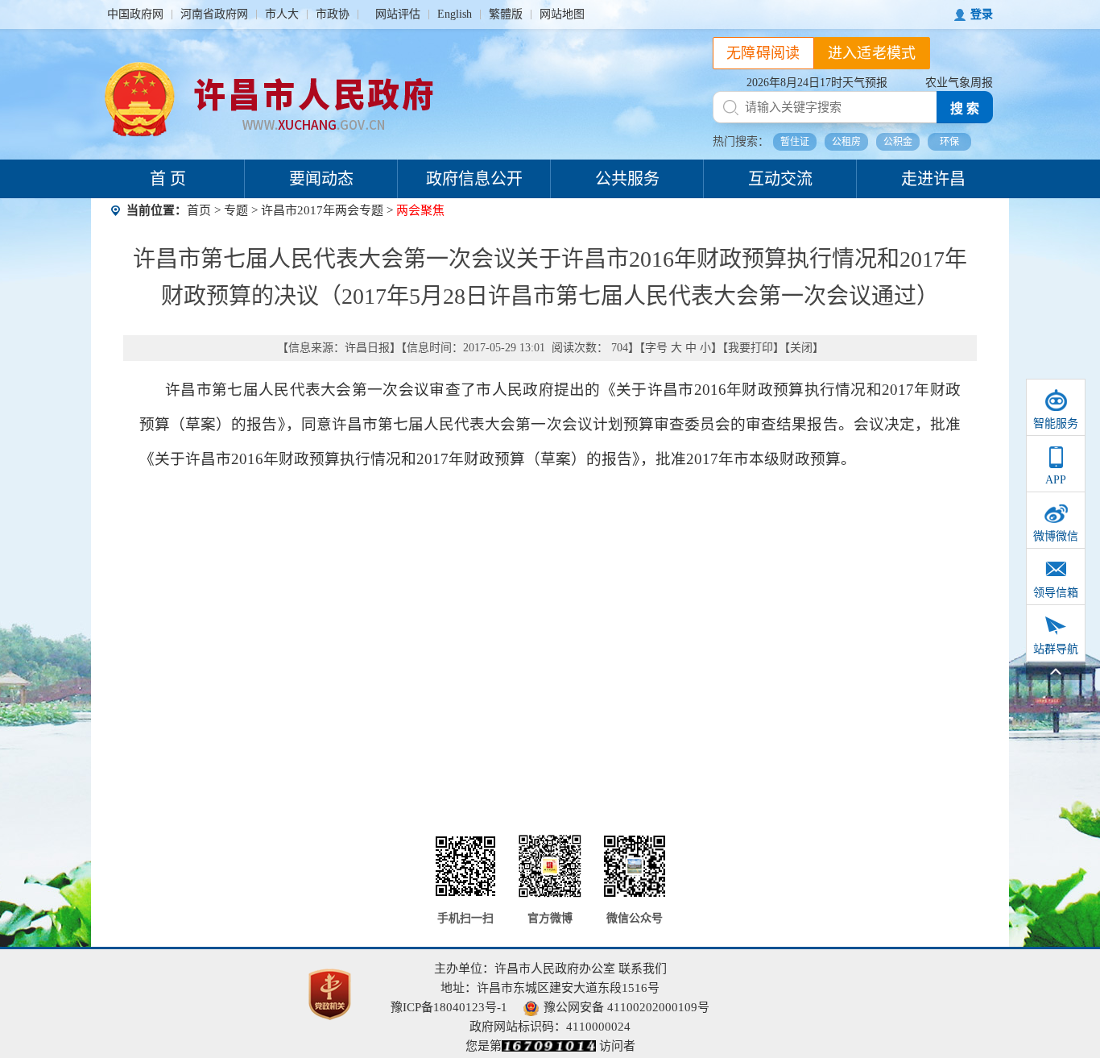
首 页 (168, 179)
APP (1055, 480)
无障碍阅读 (763, 53)
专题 (236, 210)
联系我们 (642, 968)
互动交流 (780, 179)
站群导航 (1055, 649)
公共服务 (627, 179)
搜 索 (964, 108)
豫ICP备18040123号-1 (449, 1007)
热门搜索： (741, 141)
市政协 (332, 14)
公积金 (897, 141)
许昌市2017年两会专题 (322, 210)
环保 (949, 141)
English (454, 14)
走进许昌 (933, 179)
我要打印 (750, 348)
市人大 (282, 14)
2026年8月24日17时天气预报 (816, 83)
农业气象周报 (959, 83)
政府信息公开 (474, 179)
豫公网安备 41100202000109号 (626, 1007)
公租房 (846, 141)
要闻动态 (321, 179)
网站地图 (562, 14)
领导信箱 (1055, 593)
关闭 (801, 348)
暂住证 (794, 141)
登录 (981, 14)
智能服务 (1055, 423)
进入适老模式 (872, 53)
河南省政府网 (214, 14)
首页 (199, 210)
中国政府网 (135, 14)
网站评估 (397, 14)
